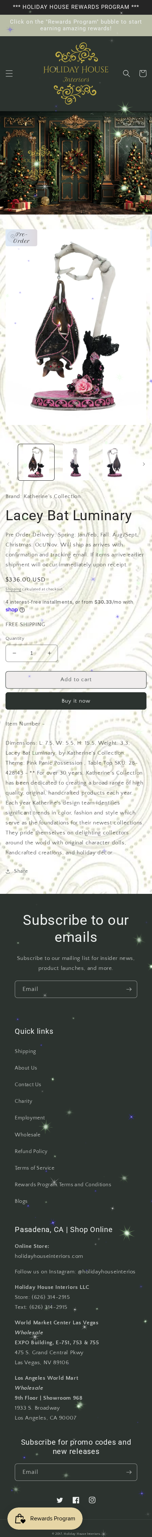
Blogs (21, 1201)
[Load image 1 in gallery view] (36, 462)
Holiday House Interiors (82, 1534)
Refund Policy (31, 1152)
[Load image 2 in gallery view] (76, 462)
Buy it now (76, 701)
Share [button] (21, 871)
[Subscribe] (129, 989)
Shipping (13, 589)
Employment (30, 1118)
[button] (9, 73)
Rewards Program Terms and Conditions (63, 1185)
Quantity (15, 638)
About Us (26, 1068)
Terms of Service (35, 1168)
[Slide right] (144, 464)
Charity (23, 1101)
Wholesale (27, 1135)
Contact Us (28, 1085)
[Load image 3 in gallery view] (115, 462)
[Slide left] (8, 464)
